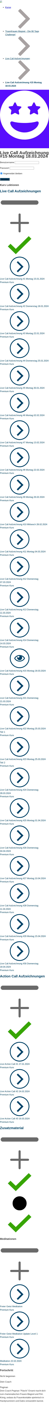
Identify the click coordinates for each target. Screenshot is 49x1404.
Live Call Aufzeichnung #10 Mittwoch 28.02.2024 (23, 524)
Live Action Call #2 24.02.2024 (15, 1091)
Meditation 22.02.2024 (10, 1361)
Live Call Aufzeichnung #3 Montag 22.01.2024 (22, 333)
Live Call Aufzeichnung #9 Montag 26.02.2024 (22, 497)
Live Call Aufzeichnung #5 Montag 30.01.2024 (22, 388)
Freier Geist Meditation (11, 1306)
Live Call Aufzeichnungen (17, 58)
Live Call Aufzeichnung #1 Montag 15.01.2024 (22, 279)
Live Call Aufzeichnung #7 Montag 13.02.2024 (22, 442)
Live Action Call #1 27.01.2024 (15, 1064)
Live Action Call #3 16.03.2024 (15, 1118)
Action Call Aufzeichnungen (22, 976)
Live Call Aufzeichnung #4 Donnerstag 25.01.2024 (24, 361)
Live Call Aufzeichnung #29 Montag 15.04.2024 (23, 936)
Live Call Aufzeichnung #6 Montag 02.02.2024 (22, 415)
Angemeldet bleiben (12, 173)
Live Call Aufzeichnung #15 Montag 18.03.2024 (23, 671)
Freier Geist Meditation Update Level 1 (19, 1334)
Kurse (8, 7)
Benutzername (7, 162)
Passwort (4, 168)
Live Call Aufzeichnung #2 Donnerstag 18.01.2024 (24, 306)
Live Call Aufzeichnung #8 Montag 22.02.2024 (22, 470)
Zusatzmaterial (12, 1128)
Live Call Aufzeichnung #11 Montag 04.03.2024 (22, 551)
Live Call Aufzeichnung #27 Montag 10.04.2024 (23, 878)
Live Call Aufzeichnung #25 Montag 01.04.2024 (23, 820)
